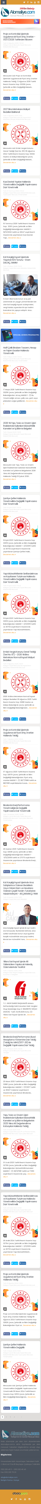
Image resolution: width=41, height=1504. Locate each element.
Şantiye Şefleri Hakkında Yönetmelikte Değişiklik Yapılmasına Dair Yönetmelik (20, 501)
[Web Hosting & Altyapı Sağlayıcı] (20, 1493)
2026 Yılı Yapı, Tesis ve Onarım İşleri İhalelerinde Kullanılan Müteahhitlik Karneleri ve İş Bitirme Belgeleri (19, 425)
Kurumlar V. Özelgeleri (10, 975)
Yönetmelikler (22, 195)
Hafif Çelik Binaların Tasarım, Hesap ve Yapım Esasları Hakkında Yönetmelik (19, 350)
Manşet (12, 119)
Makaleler (23, 268)
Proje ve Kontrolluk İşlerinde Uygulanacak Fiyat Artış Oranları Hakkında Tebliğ (18, 732)
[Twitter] (24, 2)
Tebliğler (6, 1053)
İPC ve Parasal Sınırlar (27, 1132)
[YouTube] (35, 2)
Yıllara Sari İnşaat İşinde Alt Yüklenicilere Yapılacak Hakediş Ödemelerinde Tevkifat (17, 964)
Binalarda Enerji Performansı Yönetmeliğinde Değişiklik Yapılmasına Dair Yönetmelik (16, 808)
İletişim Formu (7, 1480)
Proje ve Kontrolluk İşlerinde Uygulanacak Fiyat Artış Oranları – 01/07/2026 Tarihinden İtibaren (19, 36)
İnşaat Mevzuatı (25, 45)
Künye (16, 1480)
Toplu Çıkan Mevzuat (10, 195)
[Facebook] (28, 2)
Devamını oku (9, 90)
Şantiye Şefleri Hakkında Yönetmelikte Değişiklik (14, 1346)
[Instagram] (38, 2)
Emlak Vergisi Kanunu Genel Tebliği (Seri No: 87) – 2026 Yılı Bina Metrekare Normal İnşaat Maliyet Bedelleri (19, 656)
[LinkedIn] (31, 2)
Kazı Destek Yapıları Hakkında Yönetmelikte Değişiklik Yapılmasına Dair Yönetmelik (20, 184)
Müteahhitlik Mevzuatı (10, 47)
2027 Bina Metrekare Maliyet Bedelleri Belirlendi (16, 111)
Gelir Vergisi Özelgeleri (16, 973)
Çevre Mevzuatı (14, 45)
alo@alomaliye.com (9, 1477)
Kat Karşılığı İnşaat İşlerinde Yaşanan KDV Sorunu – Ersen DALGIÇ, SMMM (16, 260)
